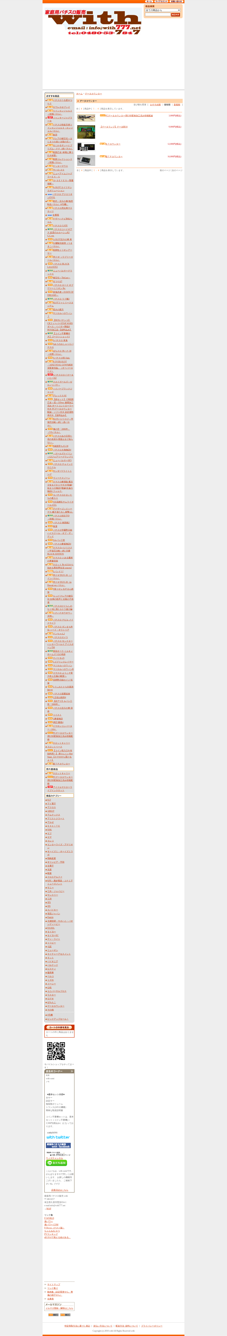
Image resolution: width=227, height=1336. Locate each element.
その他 (50, 1010)
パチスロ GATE (60, 225)
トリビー (51, 943)
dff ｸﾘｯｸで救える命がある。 (57, 1237)
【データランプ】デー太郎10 (114, 127)
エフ (49, 833)
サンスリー (52, 895)
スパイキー (52, 910)
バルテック (52, 965)
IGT (49, 800)
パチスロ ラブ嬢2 (61, 299)
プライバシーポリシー (151, 1326)
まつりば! (57, 281)
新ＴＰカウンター (61, 764)
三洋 (49, 899)
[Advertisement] (113, 62)
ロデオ (50, 998)
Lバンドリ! (58, 571)
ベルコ (50, 976)
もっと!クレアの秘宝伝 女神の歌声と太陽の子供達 (60, 599)
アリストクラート (55, 818)
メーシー (51, 984)
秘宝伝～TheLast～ (61, 277)
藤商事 (50, 972)
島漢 (55, 526)
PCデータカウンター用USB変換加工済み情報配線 (60, 736)
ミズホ (50, 980)
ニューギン (52, 950)
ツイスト (57, 715)
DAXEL (51, 928)
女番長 (56, 215)
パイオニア (52, 961)
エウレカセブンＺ (61, 107)
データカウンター (55, 1006)
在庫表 (50, 1299)
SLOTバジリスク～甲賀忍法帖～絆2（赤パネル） (60, 422)
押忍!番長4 (58, 722)
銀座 (49, 873)
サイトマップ (53, 1284)
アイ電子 (51, 803)
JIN (49, 906)
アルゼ (50, 822)
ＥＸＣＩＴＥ (53, 826)
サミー (50, 887)
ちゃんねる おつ (52, 1231)
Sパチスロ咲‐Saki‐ (61, 358)
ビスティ (51, 969)
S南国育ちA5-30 (60, 446)
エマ (49, 837)
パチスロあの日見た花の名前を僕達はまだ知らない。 (60, 439)
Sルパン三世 (59, 540)
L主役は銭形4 (59, 697)
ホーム (79, 93)
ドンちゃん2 (59, 633)
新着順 (177, 104)
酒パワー (48, 1221)
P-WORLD (49, 1218)
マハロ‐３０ (58, 170)
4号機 (50, 1015)
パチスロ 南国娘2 (61, 522)
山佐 (49, 987)
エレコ (50, 841)
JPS (49, 902)
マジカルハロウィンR (63, 669)
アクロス (51, 807)
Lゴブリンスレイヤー (63, 662)
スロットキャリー (61, 743)
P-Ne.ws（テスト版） (54, 1228)
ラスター (51, 995)
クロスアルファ (54, 877)
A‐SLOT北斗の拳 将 (62, 239)
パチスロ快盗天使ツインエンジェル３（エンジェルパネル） (60, 127)
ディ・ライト (53, 939)
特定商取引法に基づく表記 (77, 1326)
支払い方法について (102, 1326)
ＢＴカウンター (113, 144)
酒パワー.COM (51, 1224)
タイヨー (51, 931)
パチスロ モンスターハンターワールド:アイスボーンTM (60, 644)
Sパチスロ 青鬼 (60, 340)
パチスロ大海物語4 (62, 450)
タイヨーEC (53, 935)
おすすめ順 (155, 104)
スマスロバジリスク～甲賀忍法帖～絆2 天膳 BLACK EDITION (59, 550)
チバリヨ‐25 (58, 658)
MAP (48, 1208)
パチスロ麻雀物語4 (62, 544)
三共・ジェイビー (55, 891)
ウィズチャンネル (54, 1158)
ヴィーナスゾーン (61, 478)
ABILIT (50, 811)
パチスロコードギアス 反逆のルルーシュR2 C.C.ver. (59, 232)
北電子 (50, 866)
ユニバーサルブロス (57, 991)
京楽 (49, 869)
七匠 (49, 946)
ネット (50, 957)
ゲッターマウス (60, 166)
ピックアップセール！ (58, 1019)
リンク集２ (52, 1288)
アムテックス (53, 815)
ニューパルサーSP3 (62, 460)
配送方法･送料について (127, 1326)
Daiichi (50, 917)
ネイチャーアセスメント (59, 954)
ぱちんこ (51, 1002)
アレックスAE (60, 395)
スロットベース (54, 747)
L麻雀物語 (58, 718)
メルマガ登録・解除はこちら (59, 1308)
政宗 (55, 135)
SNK (49, 829)
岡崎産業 (51, 858)
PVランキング (51, 1234)
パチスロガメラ (60, 637)
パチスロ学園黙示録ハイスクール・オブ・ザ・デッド (60, 533)
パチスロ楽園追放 (61, 693)
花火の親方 (58, 309)
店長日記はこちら (59, 1190)
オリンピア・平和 (55, 862)
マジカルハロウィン (62, 665)
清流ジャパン (53, 913)
